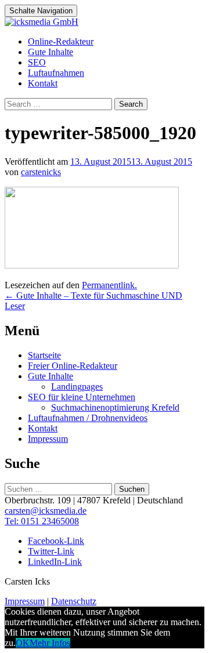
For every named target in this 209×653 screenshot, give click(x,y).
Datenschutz (73, 601)
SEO (37, 62)
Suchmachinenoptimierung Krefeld (115, 407)
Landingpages (77, 386)
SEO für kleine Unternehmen (81, 397)
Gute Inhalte (50, 52)
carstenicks (41, 172)
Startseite (44, 355)
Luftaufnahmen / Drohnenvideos (87, 418)
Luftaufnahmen (56, 73)
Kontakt (42, 83)
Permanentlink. (109, 285)
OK (23, 643)
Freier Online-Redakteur (72, 366)
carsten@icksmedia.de (46, 511)
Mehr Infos (50, 643)
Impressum (48, 439)
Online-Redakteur (60, 41)
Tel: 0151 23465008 (42, 521)
